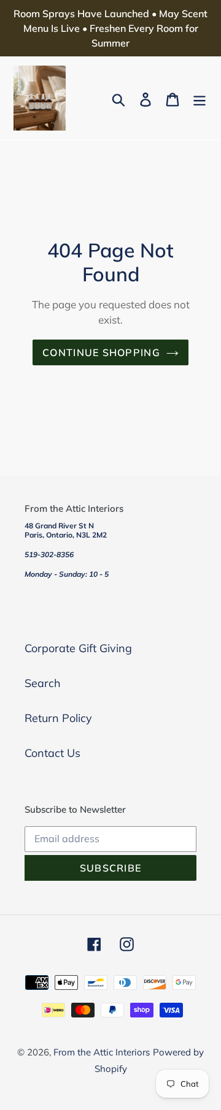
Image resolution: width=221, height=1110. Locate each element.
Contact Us (52, 753)
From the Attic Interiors (101, 1052)
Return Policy (58, 718)
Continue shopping (101, 352)
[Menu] (199, 98)
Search (43, 683)
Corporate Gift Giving (78, 648)
